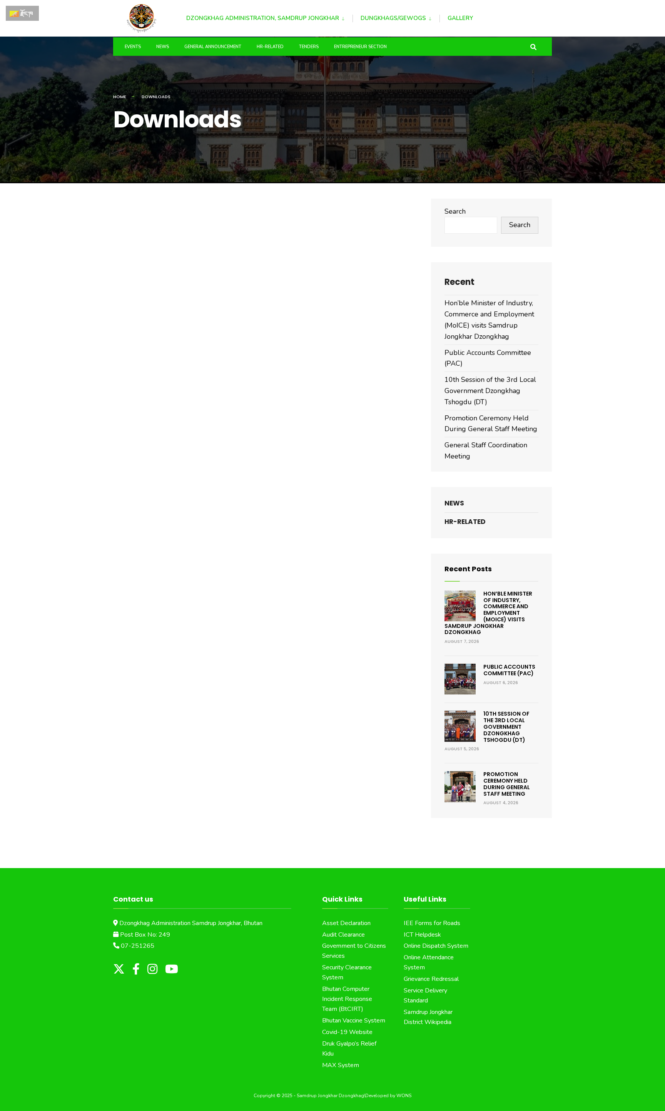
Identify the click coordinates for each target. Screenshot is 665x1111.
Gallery (460, 18)
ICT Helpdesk (422, 934)
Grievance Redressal (431, 979)
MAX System (340, 1065)
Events (133, 47)
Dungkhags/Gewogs (393, 18)
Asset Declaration (346, 923)
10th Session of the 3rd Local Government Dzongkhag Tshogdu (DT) (490, 391)
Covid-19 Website (347, 1032)
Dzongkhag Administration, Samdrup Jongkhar (262, 18)
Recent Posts (468, 569)
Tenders (309, 47)
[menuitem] (269, 17)
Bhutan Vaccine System (353, 1020)
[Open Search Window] (533, 46)
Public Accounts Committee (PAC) (509, 670)
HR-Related (270, 47)
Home (119, 97)
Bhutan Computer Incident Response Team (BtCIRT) (347, 999)
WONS (403, 1096)
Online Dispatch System (436, 946)
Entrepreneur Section (360, 47)
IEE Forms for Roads (432, 923)
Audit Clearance (343, 934)
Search (455, 211)
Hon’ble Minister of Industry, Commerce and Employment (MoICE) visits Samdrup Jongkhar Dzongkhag (488, 613)
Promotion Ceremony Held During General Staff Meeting (506, 783)
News (162, 47)
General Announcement (212, 47)
